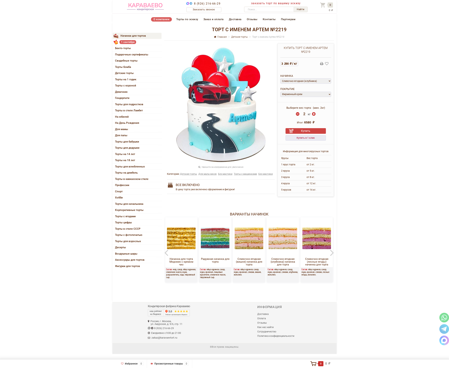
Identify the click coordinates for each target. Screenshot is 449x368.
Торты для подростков (129, 104)
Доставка (235, 19)
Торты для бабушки (127, 141)
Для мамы (121, 129)
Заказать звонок (204, 9)
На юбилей (122, 116)
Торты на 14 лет (125, 154)
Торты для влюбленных (130, 166)
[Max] (444, 340)
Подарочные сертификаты (131, 54)
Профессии (122, 185)
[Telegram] (444, 328)
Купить (305, 131)
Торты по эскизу (187, 19)
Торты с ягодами (125, 216)
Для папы (121, 135)
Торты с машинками (245, 174)
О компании (161, 19)
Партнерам (288, 19)
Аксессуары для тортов (130, 259)
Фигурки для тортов (127, 266)
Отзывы (252, 19)
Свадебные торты (126, 60)
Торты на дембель (126, 172)
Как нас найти (265, 327)
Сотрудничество (266, 331)
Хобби (119, 197)
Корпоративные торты (129, 210)
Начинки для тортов (133, 35)
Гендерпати (122, 98)
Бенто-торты (123, 48)
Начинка (286, 75)
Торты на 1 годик (125, 79)
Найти (300, 9)
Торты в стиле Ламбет (129, 110)
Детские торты (124, 73)
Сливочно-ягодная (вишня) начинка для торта (249, 261)
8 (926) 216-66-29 (207, 3)
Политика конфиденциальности (275, 336)
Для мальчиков (207, 174)
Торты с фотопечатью (128, 235)
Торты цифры (123, 222)
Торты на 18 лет (125, 160)
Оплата (261, 318)
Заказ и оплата (213, 19)
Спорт (119, 191)
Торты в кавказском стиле (131, 179)
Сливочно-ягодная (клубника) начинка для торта (283, 261)
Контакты (269, 19)
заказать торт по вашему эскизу (276, 3)
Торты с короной (125, 85)
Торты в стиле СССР (127, 228)
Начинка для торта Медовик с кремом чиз (181, 261)
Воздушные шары (126, 253)
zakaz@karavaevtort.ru (164, 337)
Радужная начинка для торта (215, 260)
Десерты (120, 247)
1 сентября (128, 42)
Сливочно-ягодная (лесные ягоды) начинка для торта (316, 261)
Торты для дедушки (127, 147)
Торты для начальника (129, 203)
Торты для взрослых (128, 241)
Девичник (121, 91)
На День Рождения (127, 122)
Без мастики (225, 174)
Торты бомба (123, 67)
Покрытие (287, 89)
